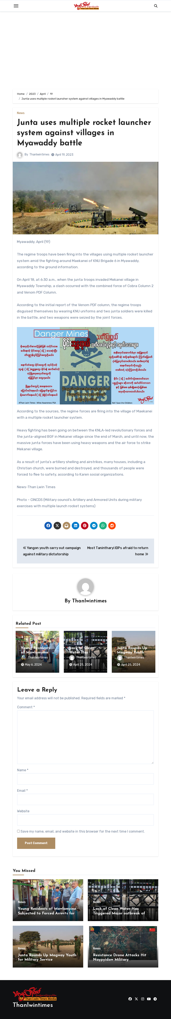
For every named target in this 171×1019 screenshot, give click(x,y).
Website (23, 811)
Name (22, 770)
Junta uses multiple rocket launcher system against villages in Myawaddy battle (84, 133)
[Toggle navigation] (16, 5)
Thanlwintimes (39, 154)
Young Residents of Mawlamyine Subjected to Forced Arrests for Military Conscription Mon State (47, 913)
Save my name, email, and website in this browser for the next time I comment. (83, 831)
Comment (26, 707)
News (21, 113)
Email (22, 791)
